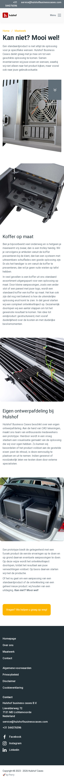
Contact (7, 658)
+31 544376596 (12, 727)
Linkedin (14, 749)
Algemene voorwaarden (17, 668)
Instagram (15, 743)
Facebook (15, 736)
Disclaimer (9, 681)
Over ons (8, 645)
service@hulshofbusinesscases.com (25, 721)
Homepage (9, 638)
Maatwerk (20, 30)
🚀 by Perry (8, 774)
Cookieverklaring (13, 687)
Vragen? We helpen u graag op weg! (26, 609)
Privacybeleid (11, 674)
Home (6, 30)
